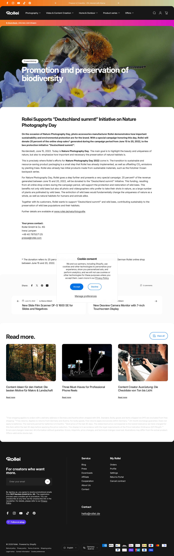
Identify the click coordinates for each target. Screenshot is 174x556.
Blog (84, 464)
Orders (113, 464)
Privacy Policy (102, 278)
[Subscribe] (47, 481)
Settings (114, 473)
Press (84, 468)
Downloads (87, 473)
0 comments (147, 285)
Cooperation (88, 481)
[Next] (118, 3)
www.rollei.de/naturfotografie (69, 211)
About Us (86, 485)
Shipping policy (46, 548)
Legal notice (10, 551)
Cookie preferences (38, 551)
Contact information (23, 551)
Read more (10, 397)
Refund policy (11, 548)
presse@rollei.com (32, 238)
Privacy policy (21, 548)
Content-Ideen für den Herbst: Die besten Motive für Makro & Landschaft (29, 388)
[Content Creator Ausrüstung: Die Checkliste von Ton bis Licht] (143, 362)
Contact (85, 489)
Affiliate (85, 477)
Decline (94, 286)
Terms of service (33, 548)
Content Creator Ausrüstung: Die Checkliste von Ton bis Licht (138, 388)
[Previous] (55, 3)
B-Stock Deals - (12, 23)
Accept (76, 286)
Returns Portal (117, 477)
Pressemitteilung (30, 61)
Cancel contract (117, 481)
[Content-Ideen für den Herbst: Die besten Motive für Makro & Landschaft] (31, 362)
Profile (113, 468)
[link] (91, 513)
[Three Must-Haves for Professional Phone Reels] (87, 362)
